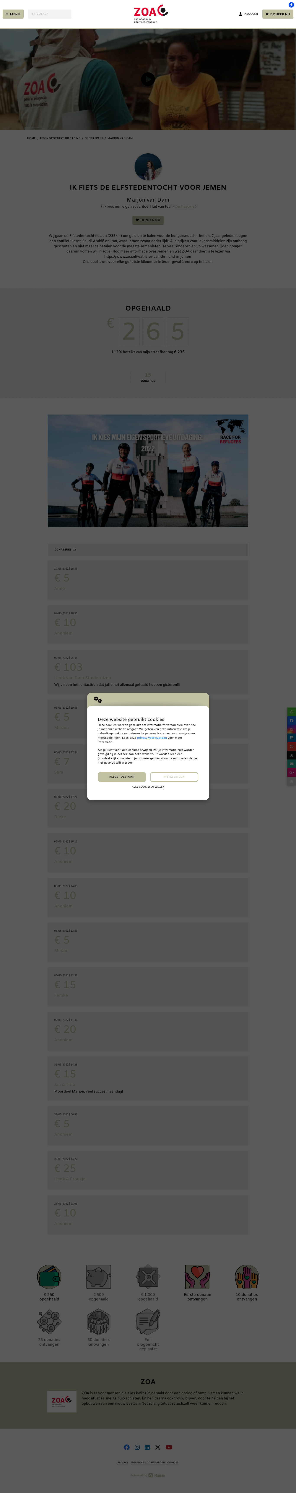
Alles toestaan (122, 777)
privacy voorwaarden (152, 738)
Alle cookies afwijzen (148, 787)
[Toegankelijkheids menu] (291, 4)
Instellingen (174, 777)
